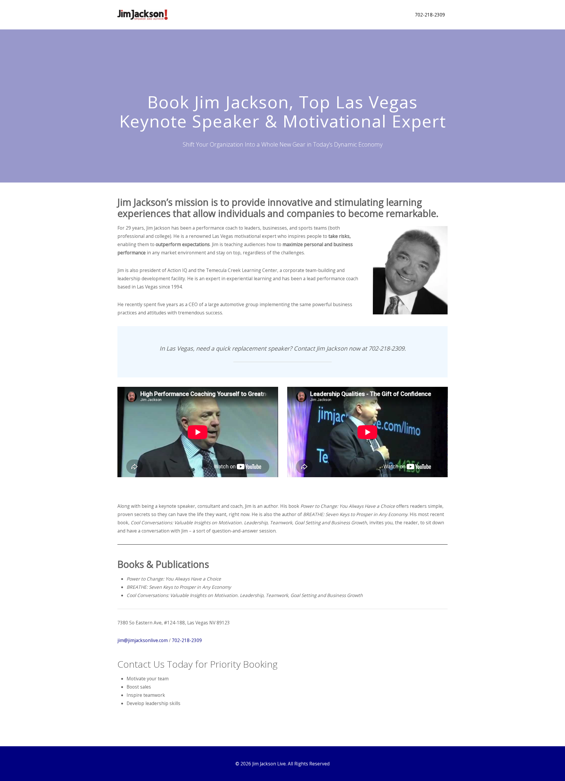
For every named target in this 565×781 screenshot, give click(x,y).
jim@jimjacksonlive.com (142, 640)
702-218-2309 (430, 14)
